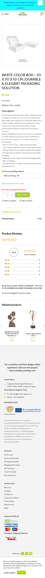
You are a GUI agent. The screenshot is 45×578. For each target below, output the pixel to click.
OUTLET (12, 338)
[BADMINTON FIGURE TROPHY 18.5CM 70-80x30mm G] (12, 319)
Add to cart (22, 195)
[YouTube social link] (30, 553)
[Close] (40, 2)
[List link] (22, 394)
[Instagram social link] (26, 553)
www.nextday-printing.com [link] (22, 370)
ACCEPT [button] (21, 572)
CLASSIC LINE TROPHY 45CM (33, 335)
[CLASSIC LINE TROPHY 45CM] (33, 319)
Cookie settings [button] (9, 573)
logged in (14, 293)
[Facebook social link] (22, 553)
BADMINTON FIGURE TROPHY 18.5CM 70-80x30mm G (12, 334)
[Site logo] (22, 14)
